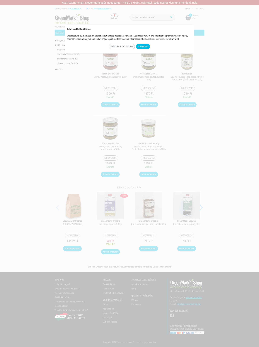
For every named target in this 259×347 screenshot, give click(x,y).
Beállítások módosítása (122, 46)
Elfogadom (143, 46)
